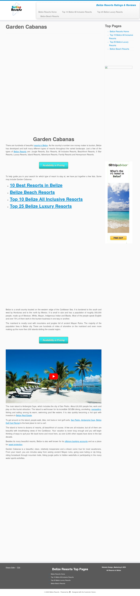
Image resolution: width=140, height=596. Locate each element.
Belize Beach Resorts (49, 16)
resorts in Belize (41, 145)
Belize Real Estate (24, 415)
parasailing (96, 409)
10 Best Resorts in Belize (36, 185)
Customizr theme (90, 592)
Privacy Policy (10, 567)
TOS (18, 567)
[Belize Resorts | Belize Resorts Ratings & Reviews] (16, 9)
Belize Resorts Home (47, 12)
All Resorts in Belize (114, 570)
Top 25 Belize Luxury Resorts (110, 12)
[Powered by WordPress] (70, 591)
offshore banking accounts (76, 441)
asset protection (15, 444)
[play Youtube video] (53, 376)
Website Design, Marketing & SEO (114, 567)
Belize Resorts (20, 151)
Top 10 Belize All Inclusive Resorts (77, 12)
